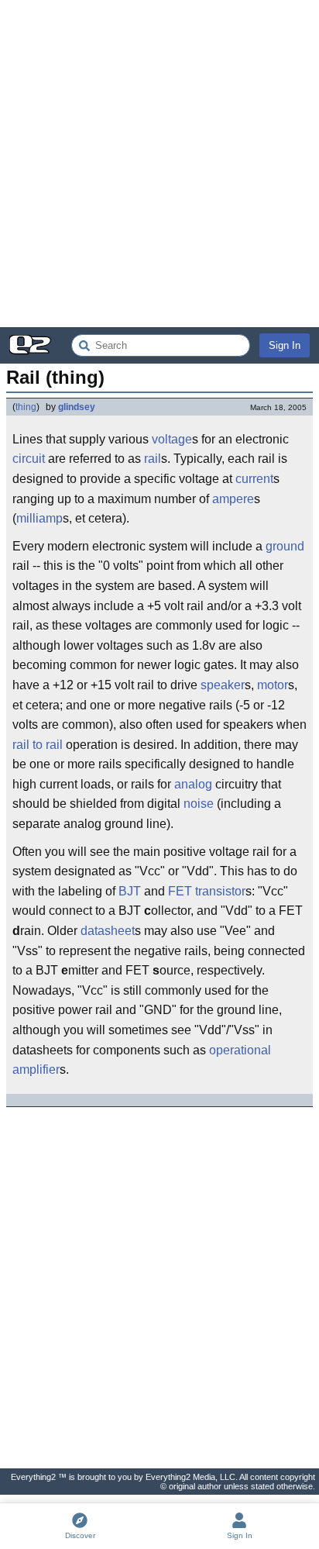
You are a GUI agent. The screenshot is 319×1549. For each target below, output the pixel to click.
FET (180, 891)
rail (152, 458)
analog (193, 784)
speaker (223, 685)
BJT (129, 891)
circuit (28, 458)
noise (199, 803)
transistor (220, 891)
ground (285, 546)
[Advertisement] (159, 163)
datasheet (108, 930)
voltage (172, 439)
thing (25, 407)
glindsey (76, 407)
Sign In (284, 345)
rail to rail (37, 744)
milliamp (39, 518)
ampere (233, 498)
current (254, 478)
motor (272, 685)
